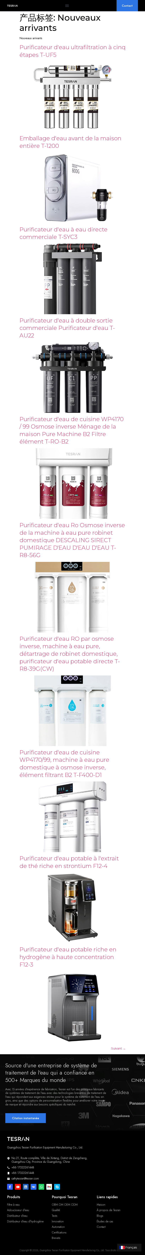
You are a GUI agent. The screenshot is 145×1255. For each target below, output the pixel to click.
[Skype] (57, 1187)
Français (131, 1247)
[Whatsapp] (41, 1187)
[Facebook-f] (10, 1187)
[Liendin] (25, 1187)
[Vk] (33, 1187)
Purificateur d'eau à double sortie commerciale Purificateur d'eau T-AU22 (67, 328)
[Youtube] (18, 1187)
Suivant (118, 1048)
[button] (67, 6)
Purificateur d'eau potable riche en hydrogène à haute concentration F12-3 (67, 957)
